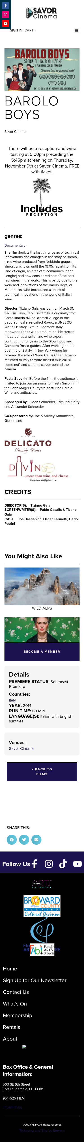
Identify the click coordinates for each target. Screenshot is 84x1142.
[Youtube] (77, 863)
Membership (17, 1015)
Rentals (11, 1027)
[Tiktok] (63, 863)
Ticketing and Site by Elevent (42, 1130)
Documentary (15, 245)
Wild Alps (42, 608)
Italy (12, 700)
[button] (76, 30)
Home (10, 969)
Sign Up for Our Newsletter (35, 980)
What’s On (15, 1004)
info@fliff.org (12, 1107)
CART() (29, 30)
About (10, 1039)
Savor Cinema (21, 748)
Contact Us (16, 992)
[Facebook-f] (34, 863)
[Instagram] (48, 863)
